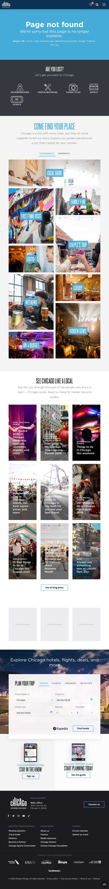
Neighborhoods (20, 92)
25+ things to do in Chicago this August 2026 (86, 507)
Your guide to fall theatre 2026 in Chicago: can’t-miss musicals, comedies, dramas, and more (22, 440)
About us (45, 831)
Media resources (48, 838)
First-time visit (31, 216)
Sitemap (96, 879)
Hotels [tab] (44, 683)
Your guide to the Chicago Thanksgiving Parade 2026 (54, 448)
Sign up (31, 776)
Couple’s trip (78, 245)
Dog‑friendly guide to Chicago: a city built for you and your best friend (53, 504)
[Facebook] (8, 816)
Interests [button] (64, 153)
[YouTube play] (24, 816)
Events (17, 104)
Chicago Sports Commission (22, 846)
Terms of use (85, 879)
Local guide (54, 173)
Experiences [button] (46, 153)
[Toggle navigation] (104, 5)
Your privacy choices (69, 879)
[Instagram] (18, 816)
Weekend (31, 302)
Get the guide (78, 774)
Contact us (94, 804)
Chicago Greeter (48, 842)
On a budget (31, 345)
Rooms (58, 707)
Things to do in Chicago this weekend (85, 450)
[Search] (97, 5)
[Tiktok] (29, 816)
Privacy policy (52, 879)
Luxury (78, 288)
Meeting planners (17, 831)
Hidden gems (78, 331)
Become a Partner (17, 842)
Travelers (80, 707)
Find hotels (83, 728)
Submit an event (80, 834)
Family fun (78, 202)
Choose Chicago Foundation (54, 846)
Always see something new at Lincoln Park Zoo (86, 567)
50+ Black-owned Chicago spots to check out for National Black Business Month (54, 560)
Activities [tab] (86, 683)
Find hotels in (22, 694)
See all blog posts (54, 587)
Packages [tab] (70, 683)
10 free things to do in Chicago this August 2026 (22, 567)
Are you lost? (54, 69)
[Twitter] (13, 816)
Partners (13, 838)
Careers (44, 834)
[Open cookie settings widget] (104, 884)
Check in (59, 694)
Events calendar (80, 831)
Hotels (94, 92)
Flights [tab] (56, 683)
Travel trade (14, 834)
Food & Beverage (47, 92)
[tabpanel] (54, 712)
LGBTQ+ (31, 259)
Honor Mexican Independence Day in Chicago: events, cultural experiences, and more (22, 499)
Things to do (73, 92)
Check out (20, 707)
